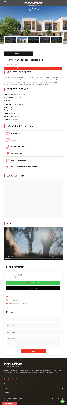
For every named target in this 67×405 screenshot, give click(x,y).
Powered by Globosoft (57, 399)
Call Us (34, 288)
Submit (33, 351)
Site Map (40, 399)
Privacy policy (34, 399)
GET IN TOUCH (34, 283)
